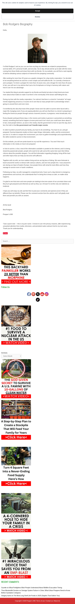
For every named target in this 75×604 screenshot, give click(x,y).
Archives (4, 353)
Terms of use (40, 601)
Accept (37, 11)
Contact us (49, 601)
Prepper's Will (30, 601)
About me (57, 601)
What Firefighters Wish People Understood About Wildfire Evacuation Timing (35, 587)
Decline (37, 17)
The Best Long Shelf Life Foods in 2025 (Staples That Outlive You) (37, 595)
